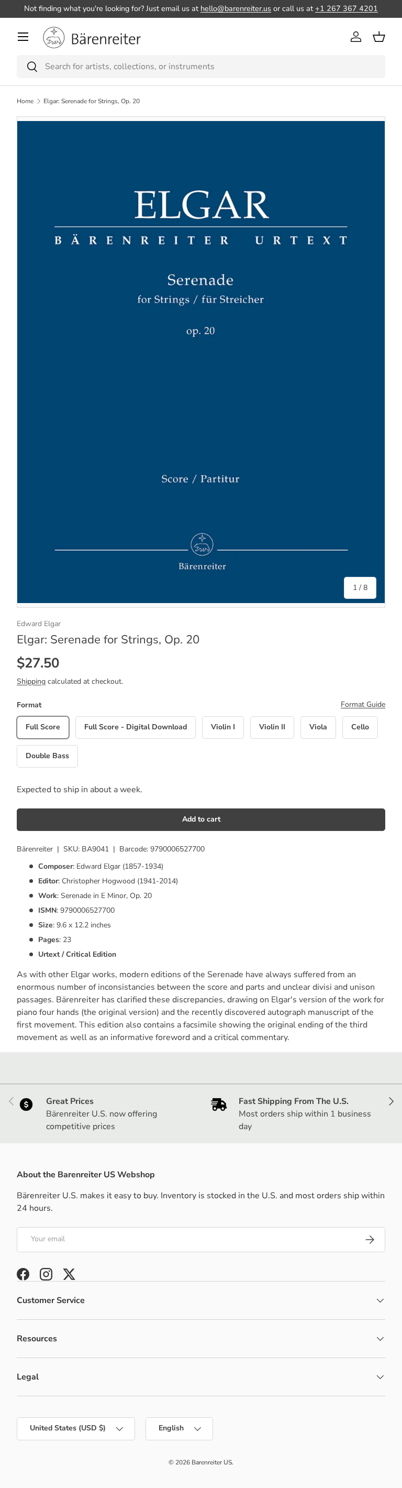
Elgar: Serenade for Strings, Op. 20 (91, 101)
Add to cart (201, 819)
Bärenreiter (35, 849)
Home (25, 101)
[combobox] (201, 66)
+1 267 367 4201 (346, 8)
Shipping (31, 681)
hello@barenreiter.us (235, 8)
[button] (378, 36)
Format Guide (363, 704)
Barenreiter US (212, 1462)
